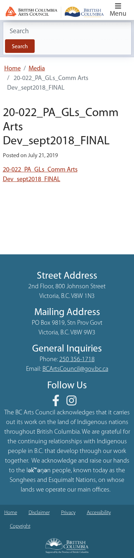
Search (20, 47)
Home (12, 69)
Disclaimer (39, 512)
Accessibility (99, 512)
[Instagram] (74, 403)
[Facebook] (58, 403)
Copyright (20, 526)
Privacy (68, 512)
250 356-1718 (77, 360)
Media (37, 69)
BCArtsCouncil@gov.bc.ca (75, 369)
